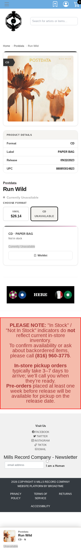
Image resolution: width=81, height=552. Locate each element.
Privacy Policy (15, 496)
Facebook (42, 432)
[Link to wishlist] (55, 5)
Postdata (19, 45)
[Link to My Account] (66, 5)
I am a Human (55, 465)
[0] (77, 5)
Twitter (42, 436)
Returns (65, 493)
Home (6, 45)
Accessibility (40, 506)
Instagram (42, 440)
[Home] (13, 20)
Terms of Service (40, 496)
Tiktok (42, 444)
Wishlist (42, 255)
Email (42, 449)
